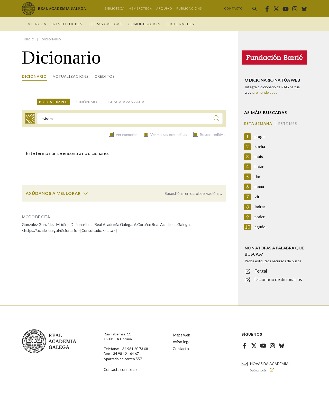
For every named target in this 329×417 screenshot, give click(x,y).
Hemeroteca (140, 8)
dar (257, 176)
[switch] (85, 193)
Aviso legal (182, 341)
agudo (260, 226)
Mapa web (181, 335)
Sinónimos (88, 102)
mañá (259, 186)
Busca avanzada (126, 102)
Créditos (105, 76)
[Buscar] (254, 8)
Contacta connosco (120, 369)
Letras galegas (105, 24)
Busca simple (53, 102)
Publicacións (189, 8)
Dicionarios (180, 24)
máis (258, 156)
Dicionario (34, 76)
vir (257, 196)
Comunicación (144, 24)
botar (259, 166)
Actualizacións (71, 76)
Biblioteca (115, 8)
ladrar (259, 206)
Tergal (260, 271)
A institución (67, 24)
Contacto (233, 8)
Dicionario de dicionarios (278, 279)
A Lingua (37, 24)
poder (259, 216)
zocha (259, 146)
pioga (259, 136)
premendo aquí (264, 92)
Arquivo (164, 8)
